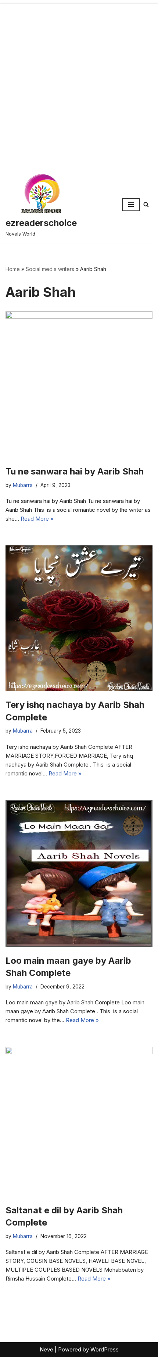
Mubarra (23, 485)
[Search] (146, 204)
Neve (46, 1349)
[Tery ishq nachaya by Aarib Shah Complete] (79, 618)
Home (13, 269)
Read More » (37, 518)
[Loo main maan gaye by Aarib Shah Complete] (79, 873)
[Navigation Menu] (131, 204)
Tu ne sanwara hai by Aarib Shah (75, 471)
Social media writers (50, 269)
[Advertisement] (79, 83)
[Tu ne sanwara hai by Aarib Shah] (79, 384)
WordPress (104, 1349)
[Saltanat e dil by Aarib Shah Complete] (79, 1121)
